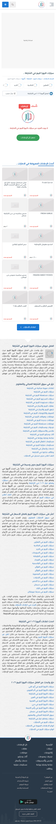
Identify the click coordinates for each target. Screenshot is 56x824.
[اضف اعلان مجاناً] (5, 4)
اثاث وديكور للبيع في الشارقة (42, 434)
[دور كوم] (28, 738)
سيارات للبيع (37, 79)
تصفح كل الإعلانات (28, 138)
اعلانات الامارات (29, 327)
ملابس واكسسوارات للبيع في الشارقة (38, 431)
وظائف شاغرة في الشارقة (43, 452)
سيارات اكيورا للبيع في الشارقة (41, 694)
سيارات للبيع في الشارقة (44, 392)
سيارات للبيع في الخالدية (44, 546)
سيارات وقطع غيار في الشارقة (41, 719)
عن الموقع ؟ (48, 777)
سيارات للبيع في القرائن (44, 567)
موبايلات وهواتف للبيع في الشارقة (39, 417)
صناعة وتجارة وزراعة (44, 765)
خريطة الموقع (23, 784)
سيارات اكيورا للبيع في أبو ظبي (41, 687)
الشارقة (29, 79)
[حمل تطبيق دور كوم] (28, 802)
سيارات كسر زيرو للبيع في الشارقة (40, 399)
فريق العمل (48, 781)
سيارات (49, 749)
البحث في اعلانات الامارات (25, 605)
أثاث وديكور (22, 757)
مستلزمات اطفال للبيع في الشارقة (40, 442)
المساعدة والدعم (22, 788)
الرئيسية (49, 745)
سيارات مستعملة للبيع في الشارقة (39, 395)
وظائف (49, 769)
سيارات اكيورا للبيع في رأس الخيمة (40, 708)
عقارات (24, 749)
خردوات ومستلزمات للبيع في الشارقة (39, 427)
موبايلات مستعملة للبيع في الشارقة (39, 424)
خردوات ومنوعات (45, 757)
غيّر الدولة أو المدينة (21, 777)
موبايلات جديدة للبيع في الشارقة (40, 420)
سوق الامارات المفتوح (38, 518)
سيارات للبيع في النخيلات (43, 578)
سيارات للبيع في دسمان (44, 585)
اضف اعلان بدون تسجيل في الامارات (39, 456)
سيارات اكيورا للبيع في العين (42, 697)
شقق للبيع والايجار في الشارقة (41, 410)
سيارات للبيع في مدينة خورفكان (41, 592)
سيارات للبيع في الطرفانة (43, 556)
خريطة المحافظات (46, 788)
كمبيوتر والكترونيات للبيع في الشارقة (39, 413)
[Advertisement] (28, 40)
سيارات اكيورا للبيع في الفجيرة (41, 701)
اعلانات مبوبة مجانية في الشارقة (40, 388)
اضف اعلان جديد (28, 814)
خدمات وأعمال (21, 761)
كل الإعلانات (22, 745)
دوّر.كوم (17, 821)
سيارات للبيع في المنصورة (43, 574)
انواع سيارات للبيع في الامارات (41, 729)
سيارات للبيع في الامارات (44, 722)
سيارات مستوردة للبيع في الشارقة (40, 402)
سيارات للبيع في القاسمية (43, 563)
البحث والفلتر (48, 784)
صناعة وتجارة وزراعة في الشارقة (41, 438)
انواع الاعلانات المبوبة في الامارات (40, 726)
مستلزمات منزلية (20, 765)
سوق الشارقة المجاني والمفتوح (41, 715)
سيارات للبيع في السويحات (43, 553)
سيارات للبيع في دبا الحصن (43, 581)
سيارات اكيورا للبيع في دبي (43, 704)
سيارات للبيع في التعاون (44, 542)
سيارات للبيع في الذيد (45, 549)
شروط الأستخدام (22, 781)
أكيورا (23, 79)
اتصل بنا (49, 792)
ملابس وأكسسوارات (44, 761)
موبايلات (23, 753)
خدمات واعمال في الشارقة (43, 449)
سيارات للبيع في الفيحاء (44, 560)
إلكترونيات (48, 753)
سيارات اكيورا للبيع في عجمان (42, 712)
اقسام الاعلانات (48, 79)
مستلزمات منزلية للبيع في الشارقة (40, 445)
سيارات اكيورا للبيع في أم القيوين (40, 690)
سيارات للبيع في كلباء (45, 588)
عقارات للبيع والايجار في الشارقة (40, 406)
